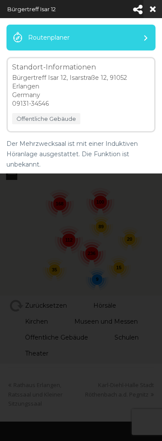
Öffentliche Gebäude (46, 118)
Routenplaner (49, 37)
